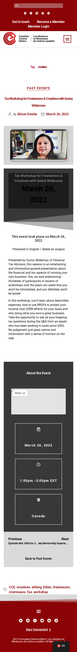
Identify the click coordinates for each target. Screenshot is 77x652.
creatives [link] (23, 587)
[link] (25, 13)
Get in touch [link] (21, 22)
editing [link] (37, 587)
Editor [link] (47, 587)
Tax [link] (29, 592)
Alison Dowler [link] (27, 114)
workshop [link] (40, 592)
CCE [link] (12, 587)
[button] (67, 39)
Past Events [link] (38, 88)
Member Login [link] (38, 26)
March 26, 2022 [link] (57, 114)
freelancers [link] (61, 587)
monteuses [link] (17, 592)
